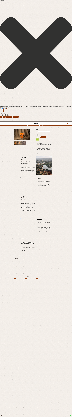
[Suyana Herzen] (66, 123)
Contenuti (37, 153)
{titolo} (2, 118)
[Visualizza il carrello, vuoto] (69, 123)
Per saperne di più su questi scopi (5, 115)
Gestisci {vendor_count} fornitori (4, 114)
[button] (36, 53)
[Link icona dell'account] (67, 123)
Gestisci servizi (3, 113)
